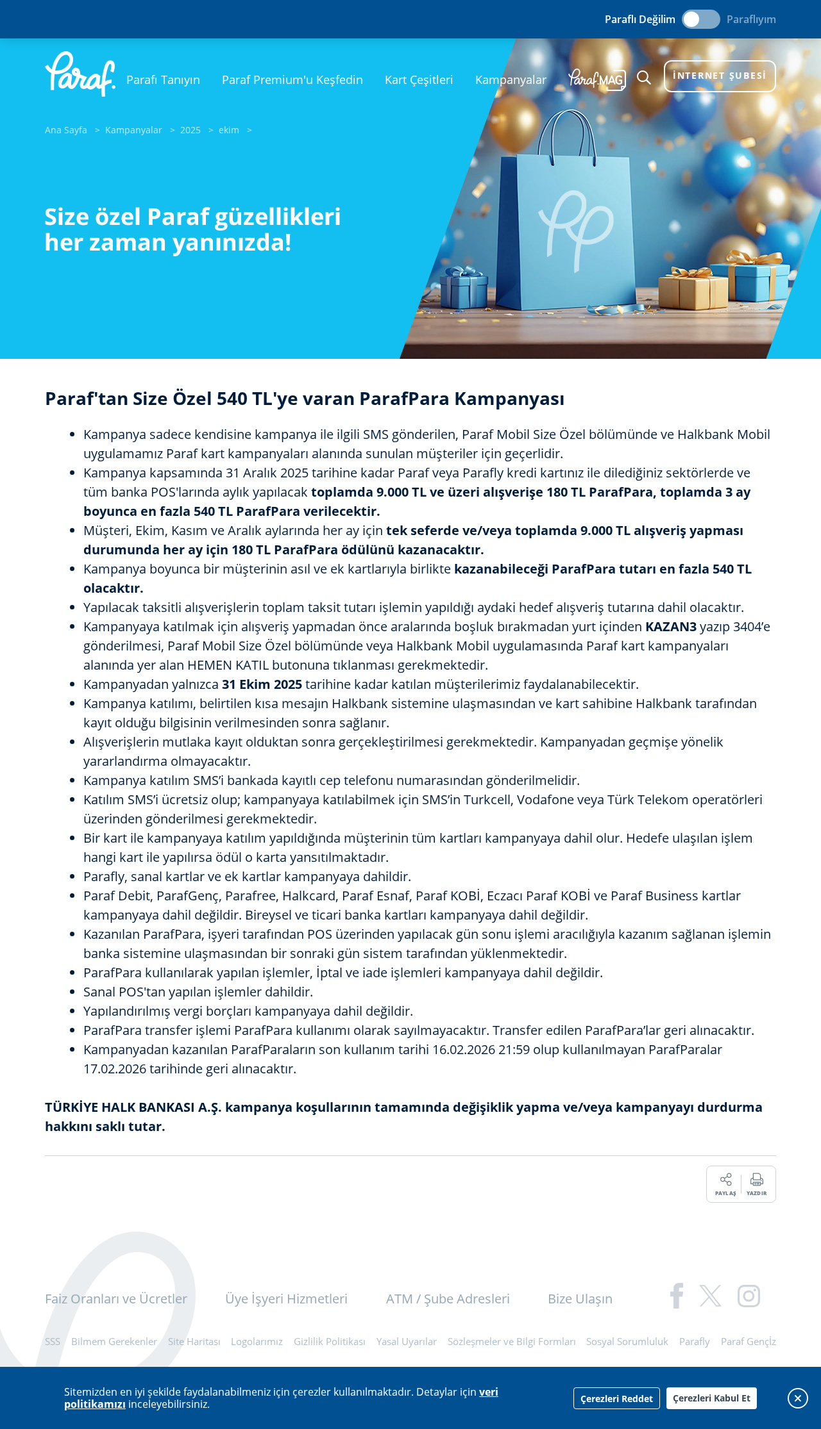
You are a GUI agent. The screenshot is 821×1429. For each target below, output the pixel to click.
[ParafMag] (597, 80)
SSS (52, 1341)
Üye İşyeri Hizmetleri (286, 1298)
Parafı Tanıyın (163, 79)
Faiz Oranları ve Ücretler (116, 1298)
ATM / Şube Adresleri (448, 1298)
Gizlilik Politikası (330, 1341)
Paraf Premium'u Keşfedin (292, 79)
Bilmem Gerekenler (114, 1341)
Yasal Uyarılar (407, 1341)
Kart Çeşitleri (419, 79)
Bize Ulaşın (580, 1298)
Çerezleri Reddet (616, 1398)
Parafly (694, 1341)
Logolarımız (257, 1341)
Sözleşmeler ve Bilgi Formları (512, 1341)
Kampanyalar (510, 79)
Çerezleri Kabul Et (711, 1398)
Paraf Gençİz (748, 1341)
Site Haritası (194, 1341)
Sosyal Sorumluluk (627, 1341)
